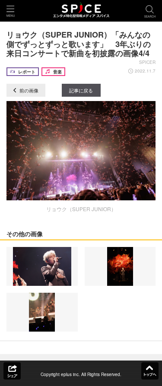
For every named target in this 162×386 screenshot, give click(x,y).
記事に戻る (81, 90)
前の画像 (28, 90)
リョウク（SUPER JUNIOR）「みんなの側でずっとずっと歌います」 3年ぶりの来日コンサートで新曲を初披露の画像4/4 (78, 44)
